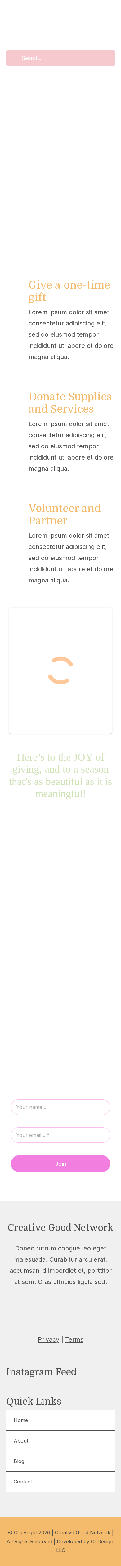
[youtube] (74, 1296)
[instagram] (45, 1296)
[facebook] (17, 1296)
